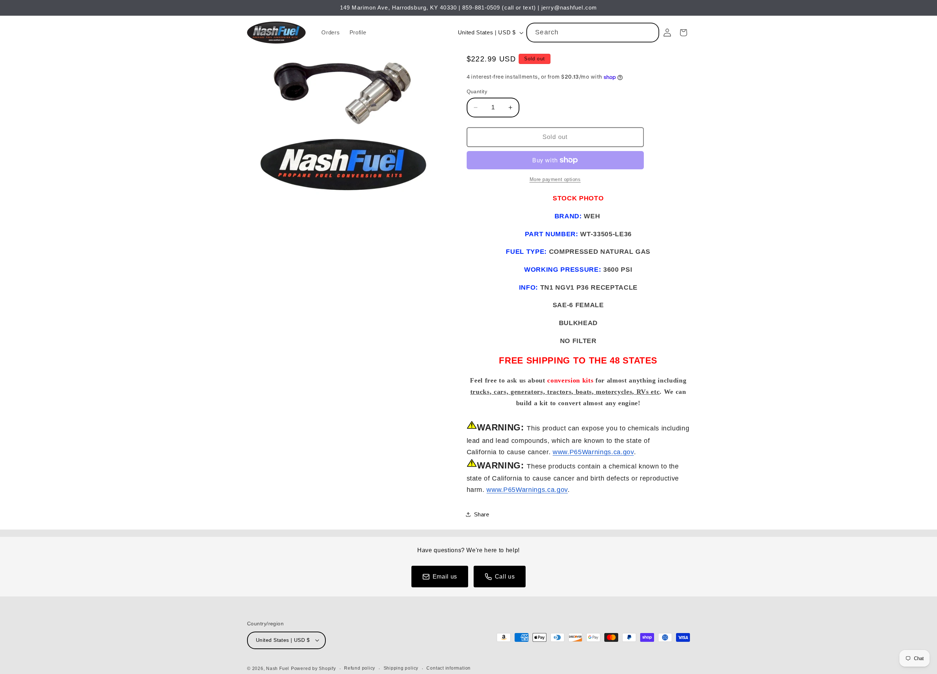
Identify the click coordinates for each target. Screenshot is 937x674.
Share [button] (481, 514)
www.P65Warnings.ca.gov (593, 452)
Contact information (448, 668)
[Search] (649, 32)
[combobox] (592, 32)
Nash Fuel (277, 668)
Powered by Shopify (313, 668)
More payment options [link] (555, 179)
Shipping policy (401, 668)
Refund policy (359, 668)
